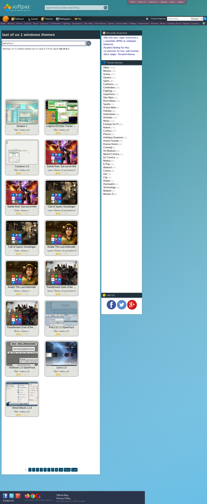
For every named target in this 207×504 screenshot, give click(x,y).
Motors (106, 160)
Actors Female (111, 141)
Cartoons (44, 23)
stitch (106, 54)
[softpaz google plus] (17, 497)
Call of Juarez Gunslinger (61, 206)
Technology (109, 187)
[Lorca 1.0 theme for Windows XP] (61, 354)
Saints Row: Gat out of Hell (61, 166)
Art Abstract (109, 150)
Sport (35, 23)
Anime (19, 23)
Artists (106, 180)
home (132, 2)
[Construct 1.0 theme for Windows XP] (22, 152)
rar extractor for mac (114, 51)
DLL (80, 19)
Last (74, 469)
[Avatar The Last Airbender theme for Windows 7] (22, 273)
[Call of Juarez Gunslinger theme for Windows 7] (22, 233)
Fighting (66, 23)
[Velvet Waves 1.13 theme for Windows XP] (22, 394)
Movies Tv (108, 194)
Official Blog (62, 495)
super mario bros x (128, 38)
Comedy (107, 147)
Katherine (109, 44)
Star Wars (88, 23)
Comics (195, 23)
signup (180, 2)
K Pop (106, 164)
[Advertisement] (51, 73)
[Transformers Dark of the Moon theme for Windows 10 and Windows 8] (61, 273)
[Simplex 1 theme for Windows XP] (22, 112)
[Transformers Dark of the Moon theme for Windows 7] (22, 313)
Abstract (107, 167)
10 (61, 469)
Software (19, 19)
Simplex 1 (22, 126)
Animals (154, 23)
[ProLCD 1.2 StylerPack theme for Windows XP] (61, 313)
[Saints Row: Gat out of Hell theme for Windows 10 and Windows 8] (61, 152)
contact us (153, 2)
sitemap (163, 2)
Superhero (77, 23)
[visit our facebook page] (111, 308)
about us (141, 2)
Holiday (132, 23)
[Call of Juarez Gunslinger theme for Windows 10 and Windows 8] (61, 193)
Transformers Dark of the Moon (61, 287)
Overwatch (109, 184)
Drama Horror (110, 144)
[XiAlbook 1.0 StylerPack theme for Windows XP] (22, 354)
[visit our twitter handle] (122, 308)
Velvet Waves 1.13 (22, 408)
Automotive (143, 23)
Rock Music (100, 23)
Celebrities (55, 23)
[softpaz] (1, 20)
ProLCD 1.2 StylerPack (61, 327)
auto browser (132, 51)
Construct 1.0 (22, 166)
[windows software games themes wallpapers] (18, 14)
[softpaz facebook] (5, 497)
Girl (105, 174)
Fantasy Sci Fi (174, 23)
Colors (106, 170)
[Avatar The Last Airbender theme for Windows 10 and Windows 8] (61, 233)
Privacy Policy (63, 498)
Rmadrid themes (126, 54)
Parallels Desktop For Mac (116, 48)
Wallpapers (65, 19)
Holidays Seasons (113, 137)
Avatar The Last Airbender (61, 247)
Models (107, 190)
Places (107, 134)
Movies (11, 23)
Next (67, 469)
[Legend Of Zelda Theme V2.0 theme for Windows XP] (61, 112)
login (172, 2)
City (105, 177)
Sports (111, 23)
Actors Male (121, 23)
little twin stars (111, 38)
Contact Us (8, 500)
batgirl (113, 54)
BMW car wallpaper (126, 41)
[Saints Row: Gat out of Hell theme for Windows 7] (22, 193)
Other (3, 23)
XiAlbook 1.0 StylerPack (22, 367)
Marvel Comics (111, 154)
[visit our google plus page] (132, 308)
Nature (186, 23)
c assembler (109, 41)
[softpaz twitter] (11, 497)
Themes (49, 19)
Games (34, 19)
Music (163, 23)
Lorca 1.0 (62, 367)
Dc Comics (109, 157)
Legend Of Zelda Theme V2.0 (61, 126)
